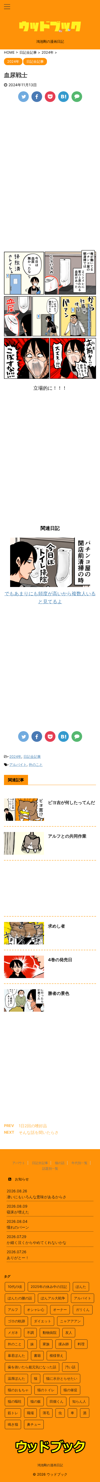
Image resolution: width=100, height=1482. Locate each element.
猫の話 (60, 1163)
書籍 (37, 1355)
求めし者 (56, 926)
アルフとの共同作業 (67, 836)
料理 (81, 1344)
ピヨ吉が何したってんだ (71, 802)
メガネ (13, 1332)
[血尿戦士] (63, 96)
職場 (30, 1413)
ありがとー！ (18, 1257)
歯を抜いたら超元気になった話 (32, 1367)
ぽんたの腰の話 (20, 1298)
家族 (46, 1344)
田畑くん (56, 1401)
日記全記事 (32, 756)
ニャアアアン (70, 1321)
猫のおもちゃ (18, 1390)
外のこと (36, 764)
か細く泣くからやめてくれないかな (36, 1242)
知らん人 (79, 1401)
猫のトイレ (46, 1390)
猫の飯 (35, 1401)
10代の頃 (15, 1286)
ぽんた (81, 1286)
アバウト (18, 1163)
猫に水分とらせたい (61, 1378)
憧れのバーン (18, 1227)
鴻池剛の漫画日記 (50, 1465)
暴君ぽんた (16, 1355)
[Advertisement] (50, 160)
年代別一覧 (79, 1163)
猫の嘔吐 (15, 1401)
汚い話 (70, 1367)
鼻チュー (34, 1424)
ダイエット (42, 1321)
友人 (68, 1332)
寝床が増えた (18, 1212)
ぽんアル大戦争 (53, 1298)
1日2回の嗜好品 (33, 1125)
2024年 (15, 756)
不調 (30, 1332)
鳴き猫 (13, 1424)
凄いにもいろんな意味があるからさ (36, 1197)
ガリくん (83, 1309)
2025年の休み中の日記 (49, 1286)
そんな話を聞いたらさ (39, 1132)
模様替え (56, 1355)
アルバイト (18, 764)
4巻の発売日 (60, 959)
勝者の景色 (58, 993)
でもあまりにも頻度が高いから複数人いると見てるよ (50, 597)
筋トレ (13, 1413)
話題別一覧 (50, 1168)
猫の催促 (70, 1390)
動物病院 (50, 1332)
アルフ (13, 1309)
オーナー (60, 1309)
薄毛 (46, 1413)
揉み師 (63, 1344)
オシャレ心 (35, 1309)
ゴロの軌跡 (16, 1321)
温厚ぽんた (16, 1378)
